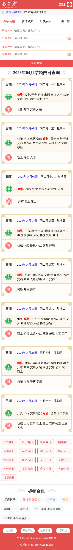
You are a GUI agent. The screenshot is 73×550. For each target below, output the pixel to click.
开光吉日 (27, 459)
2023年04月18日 (27, 308)
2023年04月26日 (27, 352)
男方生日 (7, 38)
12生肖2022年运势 (15, 518)
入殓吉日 (63, 468)
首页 (8, 12)
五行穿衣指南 (31, 499)
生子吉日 (27, 442)
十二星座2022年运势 (48, 508)
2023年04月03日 (27, 128)
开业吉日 (9, 442)
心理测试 (22, 508)
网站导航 (28, 530)
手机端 (63, 530)
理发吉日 (45, 468)
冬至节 (51, 499)
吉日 (62, 4)
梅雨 (7, 508)
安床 (65, 499)
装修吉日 (9, 451)
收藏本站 (45, 530)
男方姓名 (7, 30)
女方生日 (7, 54)
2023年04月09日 (28, 176)
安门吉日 (45, 459)
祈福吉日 (9, 477)
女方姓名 (7, 46)
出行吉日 (63, 451)
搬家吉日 (45, 442)
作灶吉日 (9, 468)
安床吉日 (63, 459)
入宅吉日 (27, 451)
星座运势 (10, 499)
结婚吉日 (17, 12)
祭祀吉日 (9, 459)
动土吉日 (45, 451)
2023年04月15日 (27, 264)
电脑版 (9, 530)
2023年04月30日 (27, 400)
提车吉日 (27, 468)
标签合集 (36, 491)
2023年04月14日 (27, 220)
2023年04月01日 (27, 84)
